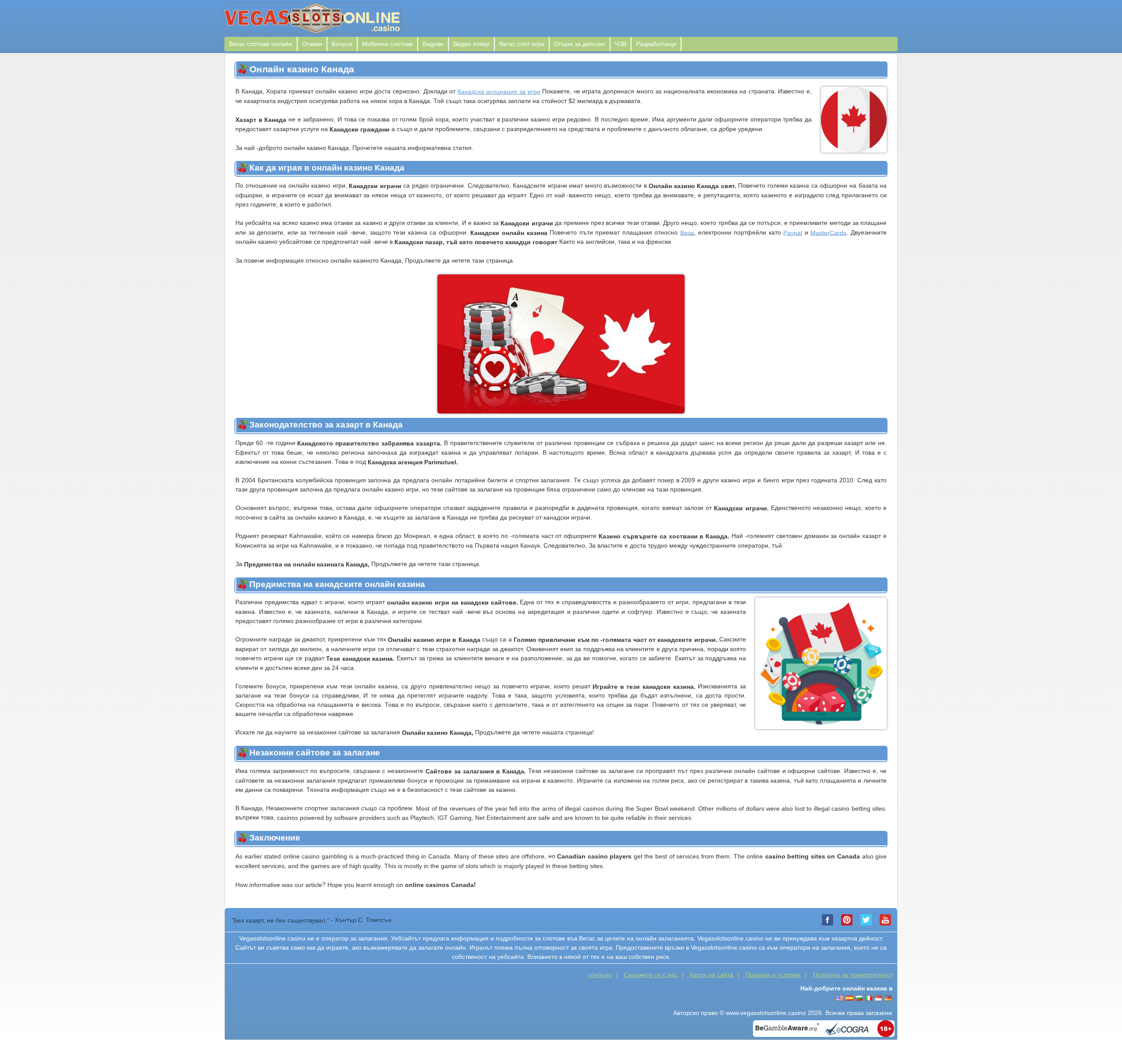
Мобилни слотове (387, 43)
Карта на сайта (711, 974)
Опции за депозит (579, 43)
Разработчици (656, 43)
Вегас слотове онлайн (260, 43)
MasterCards (828, 232)
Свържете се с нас (651, 974)
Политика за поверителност (853, 974)
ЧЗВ (620, 43)
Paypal (792, 232)
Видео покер (471, 43)
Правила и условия (773, 974)
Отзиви (312, 43)
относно (600, 974)
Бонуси (342, 43)
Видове (433, 43)
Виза (687, 232)
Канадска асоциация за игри (499, 91)
